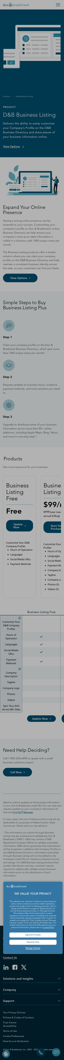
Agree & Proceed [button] (32, 935)
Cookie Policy (48, 927)
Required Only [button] (33, 942)
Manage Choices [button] (33, 948)
